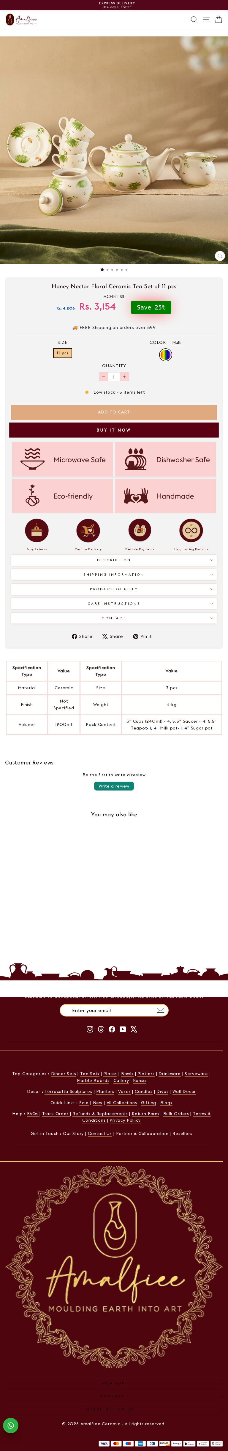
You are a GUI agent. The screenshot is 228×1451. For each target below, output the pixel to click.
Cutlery (121, 1080)
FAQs (33, 1113)
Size (62, 342)
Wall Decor (184, 1091)
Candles (144, 1091)
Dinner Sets (63, 1073)
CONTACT (112, 1396)
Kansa (139, 1080)
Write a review (114, 786)
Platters (146, 1073)
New (97, 1102)
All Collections (122, 1102)
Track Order (56, 1113)
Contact (114, 618)
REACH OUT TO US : (112, 1409)
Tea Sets (89, 1073)
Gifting (148, 1102)
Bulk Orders (176, 1113)
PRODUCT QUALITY (114, 589)
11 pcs (63, 353)
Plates (110, 1073)
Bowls (127, 1073)
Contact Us (100, 1133)
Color (165, 342)
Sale (84, 1102)
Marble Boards (93, 1080)
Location (112, 1383)
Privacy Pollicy (125, 1120)
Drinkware (169, 1073)
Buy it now (114, 430)
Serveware (196, 1073)
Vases (124, 1091)
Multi (166, 355)
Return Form (145, 1113)
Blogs (166, 1102)
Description (114, 560)
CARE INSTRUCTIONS (114, 604)
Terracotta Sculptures (68, 1091)
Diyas (162, 1091)
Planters (105, 1091)
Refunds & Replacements (100, 1113)
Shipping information (113, 575)
